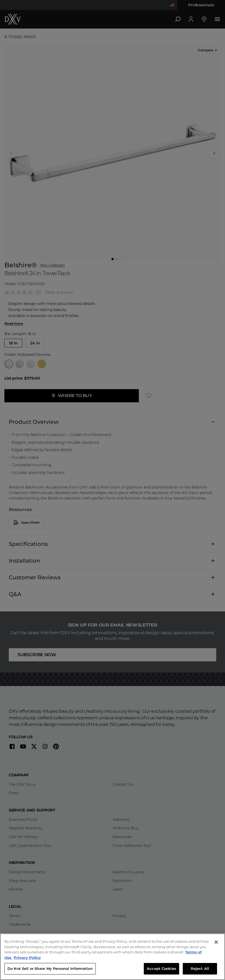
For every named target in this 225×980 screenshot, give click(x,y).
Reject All (200, 968)
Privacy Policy (27, 957)
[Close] (216, 942)
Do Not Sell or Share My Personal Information (50, 968)
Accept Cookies (161, 968)
